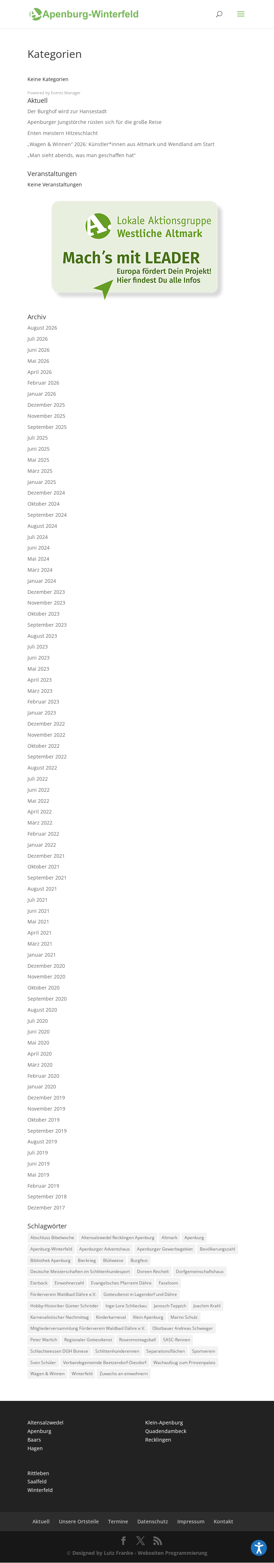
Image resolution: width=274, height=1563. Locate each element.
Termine (118, 1521)
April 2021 (39, 932)
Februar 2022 (43, 833)
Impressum (190, 1521)
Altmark (169, 1237)
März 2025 (39, 470)
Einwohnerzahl (69, 1283)
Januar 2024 (41, 580)
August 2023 (42, 635)
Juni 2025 (38, 448)
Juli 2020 (37, 1020)
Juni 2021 (38, 910)
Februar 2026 (43, 382)
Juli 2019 (37, 1152)
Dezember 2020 (46, 965)
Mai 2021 (38, 921)
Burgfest (139, 1260)
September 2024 (47, 514)
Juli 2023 (37, 646)
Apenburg (194, 1237)
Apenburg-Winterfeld (51, 1249)
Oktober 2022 (43, 745)
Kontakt (223, 1521)
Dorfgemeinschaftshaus (200, 1271)
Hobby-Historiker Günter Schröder (64, 1306)
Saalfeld (37, 1481)
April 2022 (39, 811)
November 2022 (46, 734)
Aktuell (41, 1521)
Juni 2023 (38, 657)
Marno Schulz (184, 1317)
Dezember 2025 (46, 404)
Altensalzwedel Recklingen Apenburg (117, 1237)
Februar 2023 (43, 701)
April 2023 (39, 679)
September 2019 (47, 1130)
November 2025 (46, 415)
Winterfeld (82, 1374)
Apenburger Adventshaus (104, 1249)
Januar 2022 (41, 844)
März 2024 (39, 569)
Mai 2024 (38, 558)
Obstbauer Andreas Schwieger (182, 1328)
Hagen (35, 1448)
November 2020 (46, 976)
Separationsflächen (165, 1351)
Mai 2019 (38, 1174)
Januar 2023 (41, 712)
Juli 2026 (37, 338)
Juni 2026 (38, 349)
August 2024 (42, 525)
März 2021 (39, 943)
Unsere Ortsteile (79, 1521)
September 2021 (47, 877)
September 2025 (47, 427)
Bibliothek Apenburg (50, 1260)
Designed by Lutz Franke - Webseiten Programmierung (139, 1552)
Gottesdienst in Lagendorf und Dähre (140, 1294)
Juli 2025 (37, 437)
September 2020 (47, 998)
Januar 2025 (41, 482)
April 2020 (39, 1053)
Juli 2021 (37, 899)
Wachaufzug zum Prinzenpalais (184, 1362)
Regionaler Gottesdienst (88, 1340)
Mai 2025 (38, 459)
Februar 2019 (43, 1185)
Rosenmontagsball (137, 1340)
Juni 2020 (38, 1031)
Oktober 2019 (43, 1119)
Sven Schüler (43, 1362)
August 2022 (42, 767)
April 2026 (39, 372)
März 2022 (39, 822)
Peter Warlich (43, 1340)
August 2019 (42, 1141)
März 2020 (39, 1064)
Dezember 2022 (46, 723)
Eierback (38, 1283)
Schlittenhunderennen (117, 1351)
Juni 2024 (38, 547)
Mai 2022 (38, 800)
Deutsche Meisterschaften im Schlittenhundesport (80, 1271)
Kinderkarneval (111, 1317)
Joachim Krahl (206, 1306)
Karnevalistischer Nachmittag (59, 1317)
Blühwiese (113, 1260)
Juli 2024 (37, 536)
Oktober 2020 (43, 987)
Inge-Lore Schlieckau (126, 1306)
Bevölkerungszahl (217, 1249)
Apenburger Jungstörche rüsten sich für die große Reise (94, 122)
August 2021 (42, 888)
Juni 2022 (38, 789)
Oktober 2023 (43, 613)
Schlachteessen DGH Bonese (59, 1351)
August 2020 (42, 1009)
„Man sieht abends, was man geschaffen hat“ (81, 155)
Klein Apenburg (148, 1317)
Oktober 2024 (43, 503)
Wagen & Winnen (47, 1374)
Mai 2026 (38, 360)
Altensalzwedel (45, 1422)
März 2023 (39, 690)
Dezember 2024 (46, 492)
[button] (259, 1548)
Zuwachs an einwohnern (124, 1374)
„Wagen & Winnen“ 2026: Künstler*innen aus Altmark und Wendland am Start (120, 144)
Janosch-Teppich (170, 1306)
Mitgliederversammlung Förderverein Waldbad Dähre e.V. (87, 1328)
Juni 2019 (38, 1163)
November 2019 (46, 1108)
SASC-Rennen (176, 1340)
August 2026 (42, 327)
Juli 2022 (37, 778)
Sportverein (203, 1351)
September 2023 (47, 624)
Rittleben (38, 1473)
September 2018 (47, 1196)
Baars (34, 1439)
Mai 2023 (38, 668)
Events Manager (66, 92)
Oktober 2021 (43, 866)
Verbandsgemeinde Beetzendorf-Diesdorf (104, 1362)
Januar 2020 (41, 1086)
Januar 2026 (41, 393)
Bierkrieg (87, 1260)
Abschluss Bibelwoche (52, 1237)
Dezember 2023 (46, 591)
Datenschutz (152, 1521)
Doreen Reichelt (153, 1271)
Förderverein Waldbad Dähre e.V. (63, 1294)
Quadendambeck (165, 1431)
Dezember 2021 (46, 855)
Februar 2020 (43, 1075)
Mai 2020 (38, 1042)
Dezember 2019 (46, 1097)
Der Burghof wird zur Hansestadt (67, 111)
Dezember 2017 (46, 1207)
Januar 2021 (41, 954)
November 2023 (46, 602)
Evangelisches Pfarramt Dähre (121, 1283)
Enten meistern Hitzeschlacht (62, 133)
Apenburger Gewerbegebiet (165, 1249)
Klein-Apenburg (164, 1422)
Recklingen (158, 1439)
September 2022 (47, 756)
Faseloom (168, 1283)
